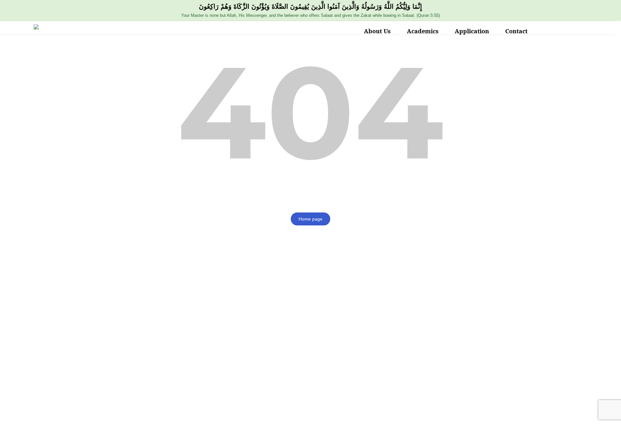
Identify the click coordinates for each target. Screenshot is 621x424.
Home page (310, 219)
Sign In (63, 413)
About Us (377, 31)
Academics (423, 31)
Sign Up (45, 413)
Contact (516, 31)
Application (472, 31)
